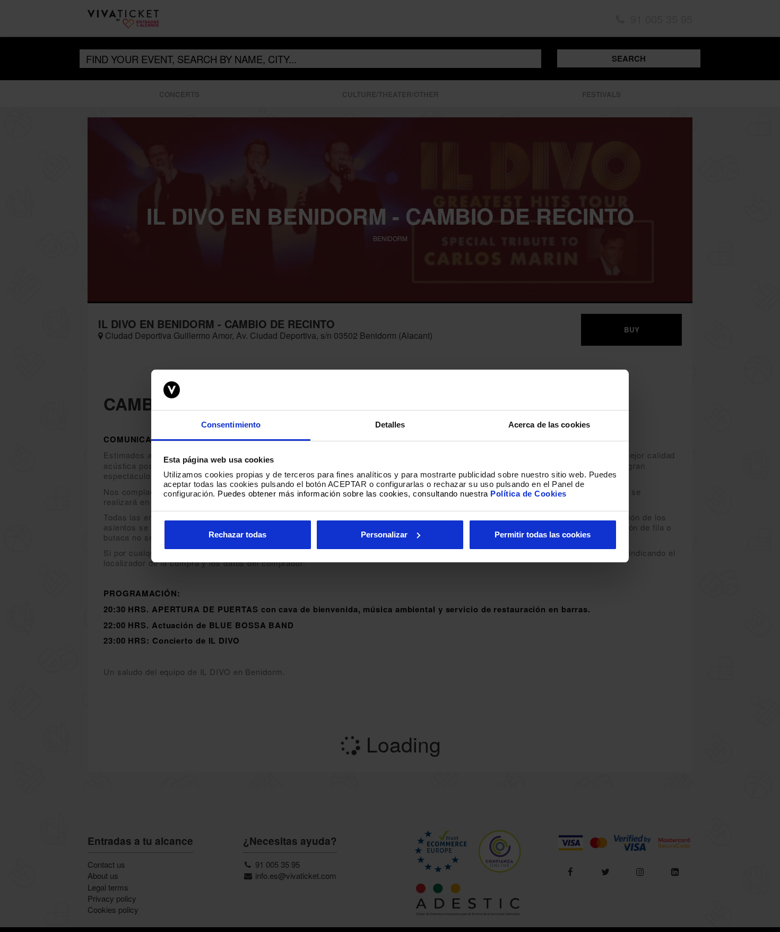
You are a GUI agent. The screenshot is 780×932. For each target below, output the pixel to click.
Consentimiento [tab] (231, 424)
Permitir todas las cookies (543, 534)
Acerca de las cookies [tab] (549, 424)
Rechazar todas (237, 534)
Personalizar (384, 534)
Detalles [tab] (390, 424)
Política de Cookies (528, 493)
